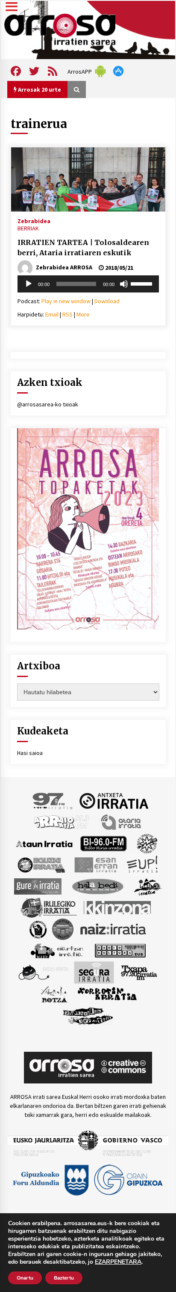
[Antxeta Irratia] (113, 800)
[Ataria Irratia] (121, 822)
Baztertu (64, 1277)
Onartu (25, 1277)
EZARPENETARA (118, 1262)
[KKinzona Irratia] (118, 907)
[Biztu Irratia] (147, 843)
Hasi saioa (30, 753)
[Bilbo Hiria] (103, 843)
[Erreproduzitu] (28, 284)
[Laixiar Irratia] (62, 929)
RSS (67, 314)
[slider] (143, 283)
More (83, 314)
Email (52, 314)
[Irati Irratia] (148, 886)
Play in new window (66, 301)
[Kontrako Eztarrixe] (37, 929)
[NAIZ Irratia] (114, 929)
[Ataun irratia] (44, 843)
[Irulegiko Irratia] (49, 907)
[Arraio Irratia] (62, 822)
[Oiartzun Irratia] (57, 950)
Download (107, 301)
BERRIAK (28, 228)
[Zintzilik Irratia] (88, 1015)
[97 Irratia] (53, 800)
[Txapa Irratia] (139, 972)
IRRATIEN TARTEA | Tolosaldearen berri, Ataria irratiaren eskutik (83, 247)
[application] (88, 283)
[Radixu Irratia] (43, 972)
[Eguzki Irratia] (40, 864)
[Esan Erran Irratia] (95, 864)
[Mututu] (124, 284)
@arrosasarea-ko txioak (47, 404)
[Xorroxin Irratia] (107, 994)
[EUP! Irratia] (143, 864)
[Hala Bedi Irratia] (97, 886)
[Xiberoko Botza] (53, 994)
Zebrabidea (34, 220)
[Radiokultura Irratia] (120, 950)
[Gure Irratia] (37, 886)
